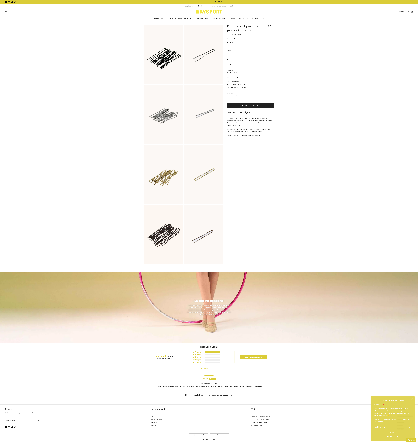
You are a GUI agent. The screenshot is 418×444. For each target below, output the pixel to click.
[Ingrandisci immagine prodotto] (163, 54)
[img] (209, 375)
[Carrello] (412, 12)
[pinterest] (12, 2)
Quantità (230, 93)
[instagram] (9, 2)
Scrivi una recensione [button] (253, 357)
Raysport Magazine (157, 419)
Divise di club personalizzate (260, 419)
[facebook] (6, 2)
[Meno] (228, 97)
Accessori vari (232, 72)
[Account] (408, 12)
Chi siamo (254, 413)
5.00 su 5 (170, 356)
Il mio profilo (154, 413)
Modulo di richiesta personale (260, 416)
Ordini (152, 416)
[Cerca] (6, 12)
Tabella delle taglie (257, 425)
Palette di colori (256, 428)
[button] (197, 352)
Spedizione (154, 422)
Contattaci (154, 428)
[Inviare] (408, 427)
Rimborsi (153, 425)
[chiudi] (412, 399)
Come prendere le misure (259, 422)
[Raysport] (209, 12)
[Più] (235, 97)
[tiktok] (15, 2)
